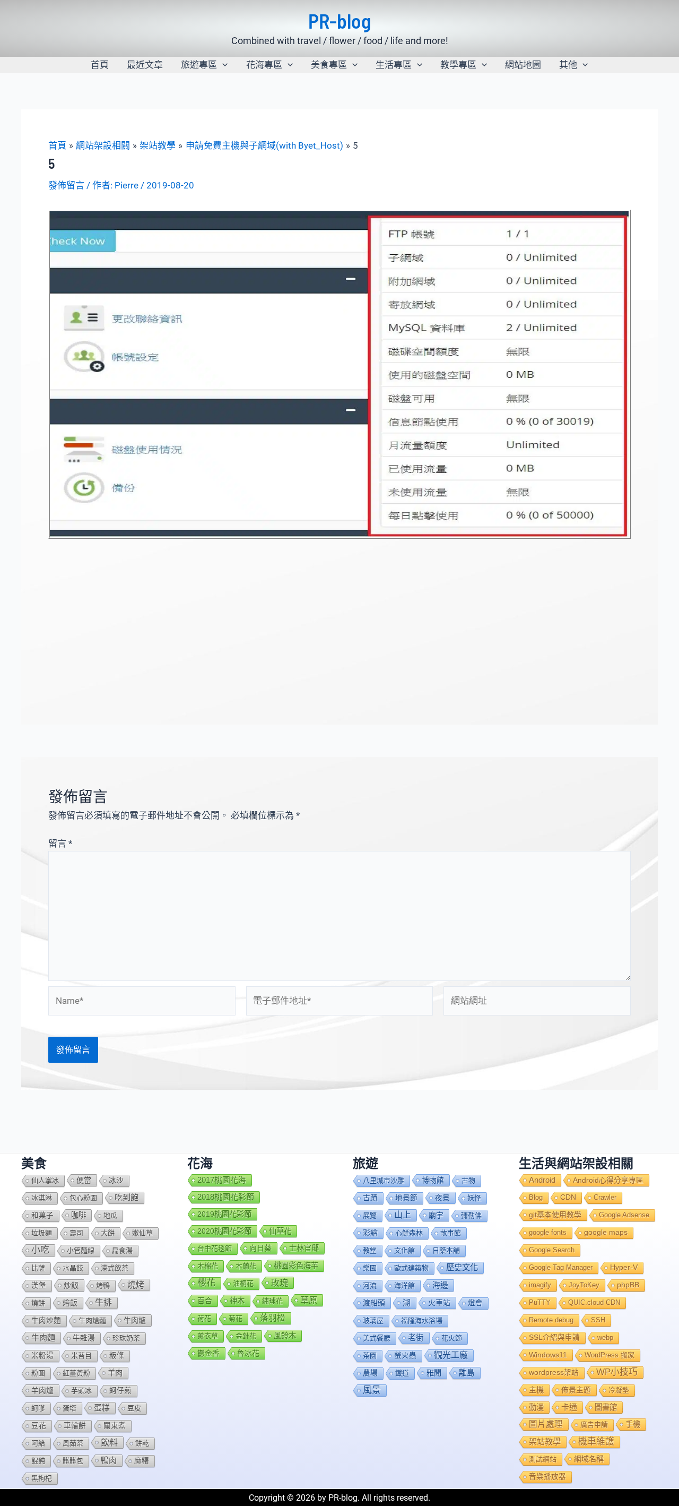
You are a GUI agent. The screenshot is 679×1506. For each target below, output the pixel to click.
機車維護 (596, 1441)
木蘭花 (246, 1266)
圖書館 (606, 1407)
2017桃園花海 (221, 1180)
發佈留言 (66, 185)
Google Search (551, 1250)
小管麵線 (80, 1250)
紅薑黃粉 (76, 1373)
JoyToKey (584, 1285)
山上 (402, 1214)
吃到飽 (126, 1197)
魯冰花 (248, 1353)
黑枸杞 (41, 1478)
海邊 (440, 1284)
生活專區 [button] (394, 64)
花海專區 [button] (264, 64)
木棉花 (207, 1266)
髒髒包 (73, 1461)
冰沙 (116, 1180)
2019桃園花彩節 (224, 1214)
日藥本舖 (446, 1250)
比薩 (38, 1268)
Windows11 (548, 1354)
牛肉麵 (43, 1337)
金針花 (246, 1336)
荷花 (204, 1318)
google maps (606, 1232)
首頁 (100, 64)
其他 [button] (568, 64)
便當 (83, 1180)
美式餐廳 (376, 1338)
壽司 (76, 1233)
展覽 (370, 1215)
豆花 (38, 1426)
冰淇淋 (41, 1198)
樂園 (370, 1268)
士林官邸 (304, 1248)
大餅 (108, 1233)
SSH (598, 1320)
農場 (370, 1373)
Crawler (605, 1197)
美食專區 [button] (329, 64)
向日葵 (260, 1248)
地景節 (406, 1198)
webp (605, 1337)
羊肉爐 (42, 1390)
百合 (204, 1300)
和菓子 (42, 1215)
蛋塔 (69, 1408)
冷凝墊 (618, 1390)
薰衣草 (207, 1336)
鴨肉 (109, 1460)
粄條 (116, 1355)
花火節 (451, 1338)
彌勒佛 (471, 1215)
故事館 (450, 1233)
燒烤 (135, 1284)
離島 (467, 1373)
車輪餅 (75, 1426)
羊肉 (115, 1373)
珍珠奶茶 (126, 1338)
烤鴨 (103, 1285)
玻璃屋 (373, 1320)
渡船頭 (374, 1302)
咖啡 (78, 1215)
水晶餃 (73, 1268)
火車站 (439, 1302)
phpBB (628, 1285)
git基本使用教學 (555, 1214)
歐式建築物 (411, 1268)
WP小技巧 (617, 1372)
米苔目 (81, 1355)
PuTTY (540, 1302)
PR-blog (339, 20)
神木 (237, 1300)
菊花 (235, 1318)
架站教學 (545, 1441)
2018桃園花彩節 (225, 1196)
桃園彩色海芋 (296, 1265)
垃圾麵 (41, 1233)
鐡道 (402, 1373)
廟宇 (436, 1215)
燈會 (475, 1303)
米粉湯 (42, 1355)
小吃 (40, 1250)
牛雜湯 (84, 1338)
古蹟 (370, 1198)
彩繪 (370, 1232)
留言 (60, 843)
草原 (308, 1300)
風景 (372, 1390)
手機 (632, 1424)
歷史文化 (462, 1267)
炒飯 (71, 1285)
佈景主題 (576, 1389)
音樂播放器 (547, 1477)
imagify (540, 1285)
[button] (222, 65)
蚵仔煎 (120, 1391)
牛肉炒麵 (46, 1320)
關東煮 (114, 1426)
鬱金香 (208, 1353)
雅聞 (433, 1373)
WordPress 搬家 (609, 1355)
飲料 (109, 1442)
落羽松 (272, 1317)
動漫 (536, 1407)
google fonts (548, 1232)
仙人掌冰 (45, 1180)
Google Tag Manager (561, 1267)
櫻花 (206, 1283)
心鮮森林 (409, 1233)
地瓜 (110, 1215)
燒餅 (38, 1303)
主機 (536, 1389)
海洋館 (404, 1285)
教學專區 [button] (458, 64)
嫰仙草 (142, 1233)
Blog (536, 1197)
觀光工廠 (451, 1354)
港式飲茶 (114, 1268)
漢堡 (38, 1285)
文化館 (404, 1250)
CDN (568, 1197)
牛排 (103, 1302)
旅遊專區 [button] (199, 64)
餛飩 (38, 1461)
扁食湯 (122, 1250)
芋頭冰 (81, 1391)
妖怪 (474, 1198)
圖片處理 (546, 1423)
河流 (370, 1285)
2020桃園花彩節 (224, 1231)
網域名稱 (589, 1459)
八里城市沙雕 (383, 1180)
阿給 (38, 1443)
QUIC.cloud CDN (594, 1302)
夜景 (442, 1197)
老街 (416, 1337)
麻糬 (141, 1461)
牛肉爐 (135, 1320)
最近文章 (145, 64)
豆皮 (134, 1408)
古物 (468, 1180)
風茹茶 (73, 1443)
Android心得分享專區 (608, 1180)
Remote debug (551, 1320)
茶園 (370, 1355)
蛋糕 (102, 1408)
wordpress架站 (554, 1372)
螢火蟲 (405, 1355)
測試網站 (542, 1459)
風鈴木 (285, 1335)
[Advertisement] (339, 619)
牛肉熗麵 (92, 1320)
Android (542, 1180)
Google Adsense (624, 1215)
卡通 (569, 1407)
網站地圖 (523, 64)
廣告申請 (594, 1424)
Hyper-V (624, 1267)
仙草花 (280, 1231)
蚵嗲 (38, 1408)
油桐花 (243, 1283)
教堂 (370, 1250)
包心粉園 (83, 1198)
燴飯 (70, 1302)
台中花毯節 (214, 1248)
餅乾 (142, 1443)
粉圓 (38, 1373)
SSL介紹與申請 (554, 1337)
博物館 (433, 1180)
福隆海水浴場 (421, 1320)
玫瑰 (279, 1282)
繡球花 (272, 1301)
